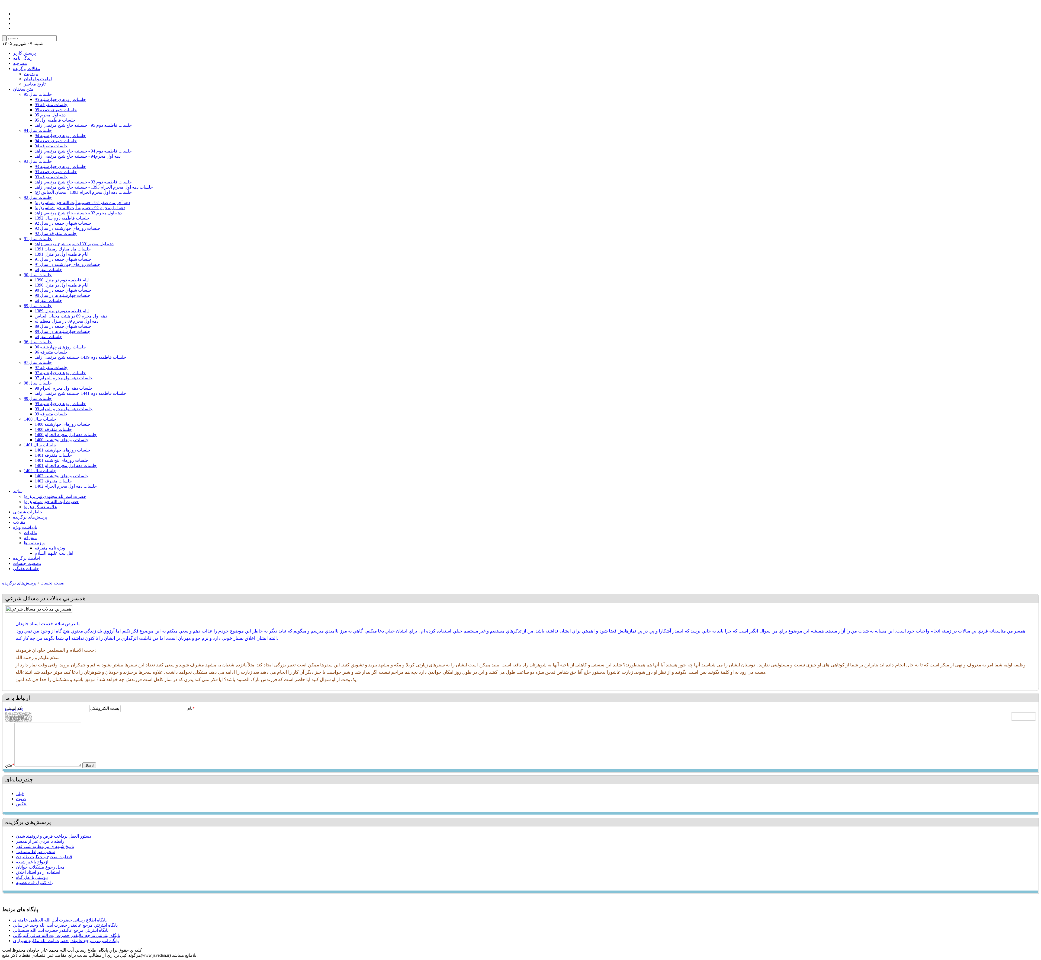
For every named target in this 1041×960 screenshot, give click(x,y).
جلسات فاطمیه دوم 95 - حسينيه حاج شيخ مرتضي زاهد (83, 125)
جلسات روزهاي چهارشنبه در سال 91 (67, 264)
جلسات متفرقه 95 (51, 104)
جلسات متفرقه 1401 (53, 455)
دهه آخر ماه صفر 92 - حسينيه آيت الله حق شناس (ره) (82, 202)
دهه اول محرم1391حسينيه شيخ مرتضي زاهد (74, 243)
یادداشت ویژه (25, 527)
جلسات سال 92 (38, 197)
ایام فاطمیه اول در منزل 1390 (61, 285)
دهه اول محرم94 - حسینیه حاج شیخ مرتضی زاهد (78, 156)
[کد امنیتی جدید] (14, 709)
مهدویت (31, 73)
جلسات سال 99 (38, 398)
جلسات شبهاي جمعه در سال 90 (63, 290)
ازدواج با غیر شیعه (32, 862)
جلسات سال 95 (38, 94)
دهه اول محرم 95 (50, 115)
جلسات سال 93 (38, 161)
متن (9, 765)
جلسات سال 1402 (40, 470)
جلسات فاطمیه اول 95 (55, 120)
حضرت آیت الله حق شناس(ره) (51, 501)
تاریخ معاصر (35, 84)
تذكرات (30, 532)
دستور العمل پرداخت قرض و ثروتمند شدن (53, 836)
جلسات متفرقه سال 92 (56, 233)
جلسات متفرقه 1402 (53, 481)
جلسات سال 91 (38, 238)
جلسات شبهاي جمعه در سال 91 (63, 259)
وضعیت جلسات (27, 563)
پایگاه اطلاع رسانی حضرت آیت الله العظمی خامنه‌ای (60, 920)
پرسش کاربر (24, 53)
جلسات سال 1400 (40, 419)
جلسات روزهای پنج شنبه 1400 (61, 439)
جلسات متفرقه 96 (51, 352)
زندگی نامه (23, 58)
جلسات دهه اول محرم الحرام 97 (63, 378)
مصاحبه (20, 63)
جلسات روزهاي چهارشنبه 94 (60, 135)
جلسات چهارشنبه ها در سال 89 (62, 331)
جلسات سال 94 (38, 130)
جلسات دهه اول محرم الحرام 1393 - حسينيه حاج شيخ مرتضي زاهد (94, 187)
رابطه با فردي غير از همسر (40, 841)
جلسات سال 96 (38, 341)
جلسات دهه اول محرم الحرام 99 (63, 408)
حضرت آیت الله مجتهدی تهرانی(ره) (55, 496)
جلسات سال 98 (38, 383)
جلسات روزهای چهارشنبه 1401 (62, 450)
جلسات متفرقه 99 (51, 414)
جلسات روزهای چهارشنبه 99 (60, 403)
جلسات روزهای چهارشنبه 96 (60, 347)
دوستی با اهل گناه (32, 877)
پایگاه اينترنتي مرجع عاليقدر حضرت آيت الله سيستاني (60, 930)
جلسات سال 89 (38, 305)
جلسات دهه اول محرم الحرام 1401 (66, 465)
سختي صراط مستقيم (35, 851)
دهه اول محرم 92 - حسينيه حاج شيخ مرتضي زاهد (78, 213)
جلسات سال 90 (38, 274)
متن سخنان (23, 89)
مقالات (19, 522)
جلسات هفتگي (26, 568)
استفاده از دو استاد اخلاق (38, 872)
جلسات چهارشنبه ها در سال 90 (62, 295)
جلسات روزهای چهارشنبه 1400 (62, 424)
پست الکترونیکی (104, 708)
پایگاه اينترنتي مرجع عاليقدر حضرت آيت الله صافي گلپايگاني (66, 935)
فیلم (20, 793)
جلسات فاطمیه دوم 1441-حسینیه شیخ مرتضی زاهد (80, 393)
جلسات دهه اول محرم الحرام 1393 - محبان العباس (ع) (83, 192)
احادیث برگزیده (26, 558)
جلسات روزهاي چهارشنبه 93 (60, 166)
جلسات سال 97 (38, 362)
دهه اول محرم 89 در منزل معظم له (66, 321)
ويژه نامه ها (34, 543)
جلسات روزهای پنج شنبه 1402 (61, 475)
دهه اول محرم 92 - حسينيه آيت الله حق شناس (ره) (80, 207)
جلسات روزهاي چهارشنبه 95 (60, 99)
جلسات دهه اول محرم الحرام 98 (63, 388)
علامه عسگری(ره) (40, 506)
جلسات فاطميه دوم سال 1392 (62, 218)
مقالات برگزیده (26, 68)
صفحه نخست (52, 583)
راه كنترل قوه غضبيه (34, 882)
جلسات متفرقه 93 (51, 176)
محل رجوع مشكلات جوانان (40, 867)
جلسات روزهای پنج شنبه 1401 (61, 460)
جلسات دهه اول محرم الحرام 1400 (66, 434)
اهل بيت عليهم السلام (54, 553)
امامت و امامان (38, 79)
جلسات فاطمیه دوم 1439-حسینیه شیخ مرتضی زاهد (80, 357)
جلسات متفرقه (48, 269)
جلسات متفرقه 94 (51, 146)
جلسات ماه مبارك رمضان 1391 (63, 249)
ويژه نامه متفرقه (50, 548)
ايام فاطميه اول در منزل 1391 (61, 254)
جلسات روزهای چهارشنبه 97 (60, 372)
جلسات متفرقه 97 (51, 367)
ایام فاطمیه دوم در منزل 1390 (62, 280)
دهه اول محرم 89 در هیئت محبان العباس (71, 316)
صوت (21, 798)
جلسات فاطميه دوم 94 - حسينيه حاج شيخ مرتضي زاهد (83, 151)
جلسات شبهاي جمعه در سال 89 (63, 326)
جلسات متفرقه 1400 (53, 429)
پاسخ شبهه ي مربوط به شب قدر (45, 846)
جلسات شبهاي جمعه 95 (56, 109)
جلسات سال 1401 (40, 445)
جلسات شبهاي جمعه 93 (56, 171)
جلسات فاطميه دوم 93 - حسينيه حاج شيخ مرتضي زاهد (83, 182)
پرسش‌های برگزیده (30, 517)
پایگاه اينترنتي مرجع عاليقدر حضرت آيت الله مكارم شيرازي (66, 940)
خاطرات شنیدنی (27, 512)
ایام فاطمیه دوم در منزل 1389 (62, 311)
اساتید (18, 491)
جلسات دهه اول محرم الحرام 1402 (66, 486)
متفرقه (30, 537)
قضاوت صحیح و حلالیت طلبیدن (44, 856)
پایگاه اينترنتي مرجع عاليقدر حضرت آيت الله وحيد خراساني (65, 925)
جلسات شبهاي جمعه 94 (56, 140)
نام (189, 708)
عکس (21, 804)
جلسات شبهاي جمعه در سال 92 (63, 223)
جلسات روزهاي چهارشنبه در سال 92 (67, 228)
